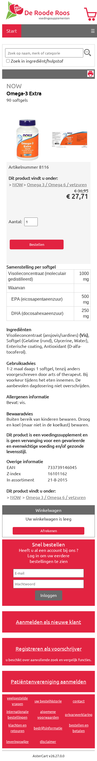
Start (11, 30)
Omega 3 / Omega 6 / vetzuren (57, 184)
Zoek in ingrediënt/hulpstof (37, 60)
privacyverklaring (78, 714)
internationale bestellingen (17, 714)
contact (79, 701)
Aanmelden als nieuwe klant (48, 622)
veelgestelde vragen (17, 701)
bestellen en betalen (78, 728)
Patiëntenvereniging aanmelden (48, 681)
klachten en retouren (17, 728)
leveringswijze (17, 741)
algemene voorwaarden (48, 714)
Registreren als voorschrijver (49, 648)
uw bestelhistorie (48, 701)
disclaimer (48, 741)
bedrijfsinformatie (48, 728)
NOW (14, 86)
